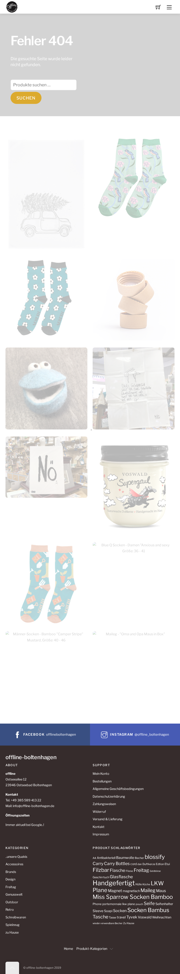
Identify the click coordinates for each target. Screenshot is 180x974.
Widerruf (99, 812)
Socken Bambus (148, 910)
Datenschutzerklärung (109, 796)
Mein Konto (101, 774)
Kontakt (98, 827)
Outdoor (11, 902)
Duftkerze (148, 864)
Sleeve (98, 911)
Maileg (147, 890)
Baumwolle (125, 858)
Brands (10, 872)
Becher (139, 858)
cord (133, 864)
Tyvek (131, 917)
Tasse (112, 917)
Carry (98, 863)
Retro (9, 910)
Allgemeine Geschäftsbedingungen (118, 789)
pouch (139, 904)
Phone (97, 904)
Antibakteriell (106, 858)
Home (68, 949)
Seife (149, 903)
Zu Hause (128, 923)
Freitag (10, 887)
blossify (155, 856)
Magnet (115, 890)
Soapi (108, 911)
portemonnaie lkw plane (118, 904)
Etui (167, 864)
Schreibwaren (15, 917)
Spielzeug (12, 925)
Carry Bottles (117, 863)
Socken (120, 910)
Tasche (100, 917)
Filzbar (101, 870)
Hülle (138, 884)
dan (139, 864)
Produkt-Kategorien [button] (91, 949)
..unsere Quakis (16, 857)
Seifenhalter (164, 904)
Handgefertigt (114, 883)
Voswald (144, 917)
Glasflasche (121, 876)
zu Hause (12, 932)
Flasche (117, 870)
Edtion (160, 864)
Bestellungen (102, 781)
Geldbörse (155, 871)
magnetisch (131, 891)
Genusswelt (14, 894)
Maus (161, 890)
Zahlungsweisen (104, 804)
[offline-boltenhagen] (12, 6)
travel (121, 917)
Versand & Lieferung (107, 819)
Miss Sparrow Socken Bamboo (133, 896)
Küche (146, 884)
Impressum (101, 834)
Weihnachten (161, 917)
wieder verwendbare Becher (107, 923)
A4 (94, 858)
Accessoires (14, 864)
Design (10, 879)
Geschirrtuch (101, 877)
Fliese (129, 871)
